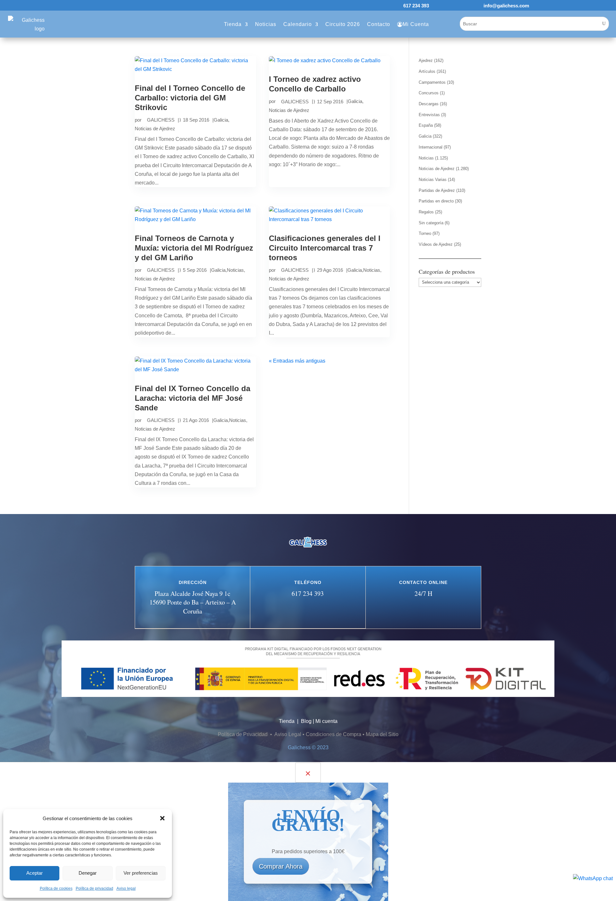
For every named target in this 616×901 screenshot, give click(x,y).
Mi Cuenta (416, 24)
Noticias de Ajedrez (155, 128)
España (426, 125)
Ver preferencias (141, 873)
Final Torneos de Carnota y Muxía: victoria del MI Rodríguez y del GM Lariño (194, 248)
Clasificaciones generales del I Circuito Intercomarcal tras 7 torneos (325, 248)
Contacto (378, 24)
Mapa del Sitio (382, 734)
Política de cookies (56, 888)
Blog (306, 721)
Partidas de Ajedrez (437, 190)
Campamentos (432, 82)
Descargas (429, 103)
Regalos (426, 212)
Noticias (265, 24)
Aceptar (34, 873)
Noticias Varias (433, 179)
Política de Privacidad (243, 734)
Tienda (233, 24)
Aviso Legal (287, 734)
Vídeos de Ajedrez (436, 244)
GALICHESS (161, 120)
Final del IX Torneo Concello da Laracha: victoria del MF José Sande (192, 398)
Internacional (430, 147)
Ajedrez (426, 60)
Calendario (297, 24)
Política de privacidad (94, 888)
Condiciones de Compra (333, 734)
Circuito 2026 (342, 24)
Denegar (88, 873)
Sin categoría (431, 222)
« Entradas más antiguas (297, 361)
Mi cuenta (326, 721)
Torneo (425, 233)
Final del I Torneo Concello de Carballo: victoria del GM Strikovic (190, 98)
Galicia (221, 120)
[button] (162, 818)
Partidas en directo (436, 201)
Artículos (427, 71)
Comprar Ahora (281, 866)
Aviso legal (126, 888)
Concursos (429, 92)
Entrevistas (429, 114)
